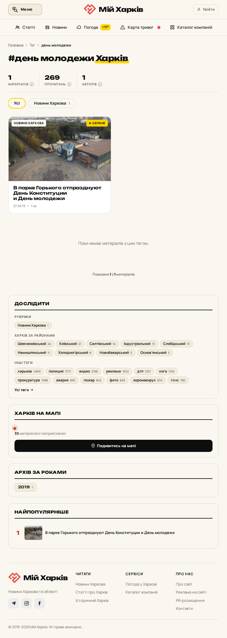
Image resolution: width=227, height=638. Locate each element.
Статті (28, 27)
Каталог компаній (194, 27)
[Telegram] (13, 603)
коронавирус (148, 380)
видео (88, 371)
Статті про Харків (92, 592)
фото (117, 380)
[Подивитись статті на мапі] (14, 427)
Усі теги (21, 389)
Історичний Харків (92, 600)
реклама (117, 371)
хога (166, 371)
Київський (70, 343)
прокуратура (33, 380)
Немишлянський (34, 352)
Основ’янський (155, 352)
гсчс (178, 380)
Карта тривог (140, 27)
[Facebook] (39, 603)
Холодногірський (74, 352)
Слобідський (176, 343)
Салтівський (103, 343)
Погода (96, 27)
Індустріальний (139, 343)
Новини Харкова (52, 103)
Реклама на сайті (191, 592)
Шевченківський (34, 343)
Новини (59, 27)
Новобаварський (116, 352)
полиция (60, 371)
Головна (15, 45)
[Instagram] (26, 603)
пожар (92, 380)
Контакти (184, 608)
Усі (17, 103)
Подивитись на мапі (116, 445)
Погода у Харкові (141, 584)
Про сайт (184, 584)
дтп (144, 371)
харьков (29, 371)
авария (65, 380)
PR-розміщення (190, 600)
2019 (25, 487)
